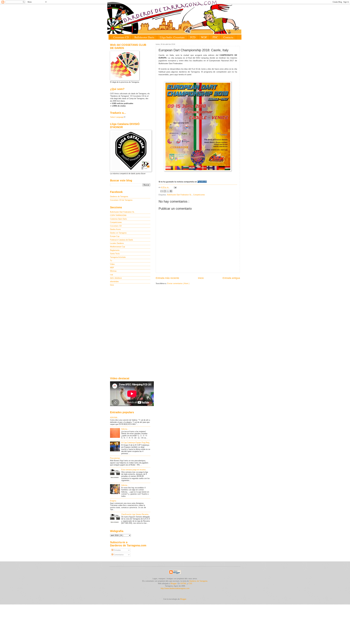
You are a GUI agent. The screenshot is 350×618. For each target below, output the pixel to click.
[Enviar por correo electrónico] (161, 191)
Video (112, 264)
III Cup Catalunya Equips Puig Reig (135, 443)
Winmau (113, 271)
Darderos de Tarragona (119, 196)
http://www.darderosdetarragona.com (175, 588)
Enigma (113, 501)
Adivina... (125, 429)
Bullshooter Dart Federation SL (179, 195)
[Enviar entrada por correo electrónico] (174, 187)
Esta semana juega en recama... (134, 470)
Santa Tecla (114, 254)
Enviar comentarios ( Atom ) (178, 283)
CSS (190, 583)
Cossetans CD (121, 37)
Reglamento (114, 250)
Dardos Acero (115, 229)
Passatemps (115, 458)
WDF (204, 37)
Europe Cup (114, 236)
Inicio (201, 278)
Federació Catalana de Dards (121, 240)
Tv (111, 261)
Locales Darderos (117, 243)
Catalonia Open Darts (118, 219)
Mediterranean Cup (117, 247)
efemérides (114, 281)
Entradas (117, 550)
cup (111, 275)
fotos (112, 285)
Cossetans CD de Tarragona (121, 200)
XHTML (183, 583)
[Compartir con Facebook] (171, 191)
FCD (192, 37)
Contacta (228, 37)
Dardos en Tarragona (118, 233)
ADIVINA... (114, 418)
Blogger (183, 599)
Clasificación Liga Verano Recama (134, 514)
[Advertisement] (130, 332)
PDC (215, 37)
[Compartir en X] (168, 191)
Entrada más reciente (167, 278)
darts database (116, 278)
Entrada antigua (231, 278)
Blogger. (174, 583)
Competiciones (199, 195)
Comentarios (118, 555)
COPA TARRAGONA (118, 215)
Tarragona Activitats (118, 257)
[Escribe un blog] (164, 191)
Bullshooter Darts (144, 37)
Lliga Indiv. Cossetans (172, 37)
